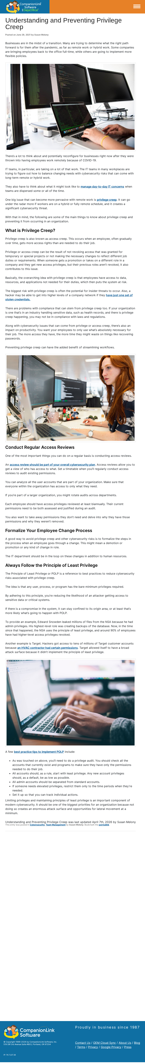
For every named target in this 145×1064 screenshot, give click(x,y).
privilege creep (107, 199)
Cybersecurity (37, 824)
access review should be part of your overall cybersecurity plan (52, 464)
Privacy (93, 1047)
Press (127, 1047)
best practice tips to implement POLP (39, 751)
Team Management (56, 824)
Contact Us (82, 1042)
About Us (125, 1042)
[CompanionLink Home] (25, 6)
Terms (81, 1047)
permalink (104, 824)
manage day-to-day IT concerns (102, 186)
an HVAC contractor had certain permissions (47, 647)
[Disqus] (70, 880)
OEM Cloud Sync (104, 1042)
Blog (137, 1042)
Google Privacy (111, 1047)
